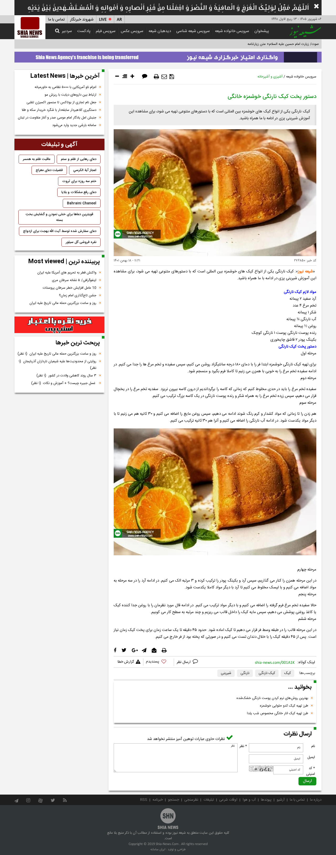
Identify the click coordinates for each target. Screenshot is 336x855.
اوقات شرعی (228, 800)
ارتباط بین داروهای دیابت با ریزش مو (70, 95)
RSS (143, 800)
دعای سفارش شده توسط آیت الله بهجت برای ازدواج (59, 231)
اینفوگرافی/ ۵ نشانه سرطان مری (74, 280)
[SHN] (29, 27)
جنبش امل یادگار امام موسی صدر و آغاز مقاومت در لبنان (57, 118)
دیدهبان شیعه (160, 31)
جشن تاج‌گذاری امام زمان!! (77, 295)
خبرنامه (158, 800)
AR (119, 19)
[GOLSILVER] (59, 325)
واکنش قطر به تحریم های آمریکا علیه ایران (66, 273)
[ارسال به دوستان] (164, 76)
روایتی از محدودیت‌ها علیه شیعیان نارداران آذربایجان (57, 365)
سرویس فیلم (106, 31)
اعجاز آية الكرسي (84, 170)
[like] (158, 662)
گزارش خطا (126, 662)
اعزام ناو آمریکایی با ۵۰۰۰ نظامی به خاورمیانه (65, 87)
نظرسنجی (191, 800)
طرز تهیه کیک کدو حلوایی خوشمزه (284, 706)
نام (313, 746)
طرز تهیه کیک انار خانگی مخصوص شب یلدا (277, 713)
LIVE (103, 19)
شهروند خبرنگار (81, 19)
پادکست (84, 31)
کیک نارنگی (267, 673)
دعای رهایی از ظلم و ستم (78, 159)
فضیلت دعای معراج (49, 170)
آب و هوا (249, 800)
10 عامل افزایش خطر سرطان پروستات (69, 288)
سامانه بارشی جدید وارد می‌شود (74, 125)
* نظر (243, 746)
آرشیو (281, 800)
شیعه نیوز (305, 271)
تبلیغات (208, 800)
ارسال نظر (184, 662)
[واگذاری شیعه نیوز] (168, 56)
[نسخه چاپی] (156, 76)
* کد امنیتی (310, 771)
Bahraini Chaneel (81, 203)
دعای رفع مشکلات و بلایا (78, 192)
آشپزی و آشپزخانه (270, 77)
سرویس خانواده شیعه (232, 31)
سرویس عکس (132, 31)
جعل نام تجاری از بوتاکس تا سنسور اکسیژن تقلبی (61, 102)
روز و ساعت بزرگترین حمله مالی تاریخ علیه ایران (62, 303)
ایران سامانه (157, 849)
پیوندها (266, 800)
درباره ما (316, 800)
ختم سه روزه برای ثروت (79, 181)
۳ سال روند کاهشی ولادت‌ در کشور (66, 376)
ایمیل (311, 757)
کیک (287, 673)
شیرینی (226, 673)
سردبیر (67, 31)
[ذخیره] (171, 76)
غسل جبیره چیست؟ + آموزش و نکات (63, 383)
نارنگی (244, 673)
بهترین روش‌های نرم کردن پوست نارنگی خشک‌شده (272, 698)
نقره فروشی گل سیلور (81, 242)
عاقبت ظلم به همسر (36, 159)
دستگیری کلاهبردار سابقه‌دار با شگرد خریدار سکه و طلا (59, 110)
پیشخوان (261, 31)
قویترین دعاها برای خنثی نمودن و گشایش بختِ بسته (59, 217)
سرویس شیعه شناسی (193, 31)
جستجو (173, 800)
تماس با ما (56, 19)
